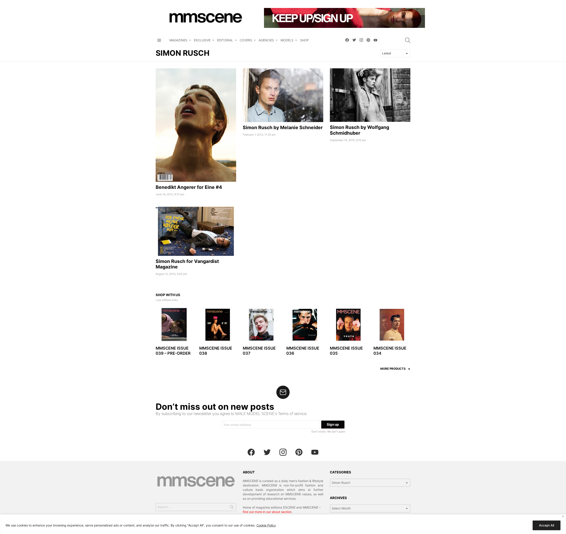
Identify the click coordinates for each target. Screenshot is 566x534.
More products (393, 368)
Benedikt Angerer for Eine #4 (189, 187)
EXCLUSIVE (202, 40)
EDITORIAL (225, 40)
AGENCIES (266, 40)
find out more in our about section (267, 512)
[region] (283, 524)
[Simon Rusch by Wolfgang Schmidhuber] (370, 95)
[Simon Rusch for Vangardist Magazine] (196, 231)
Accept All (546, 525)
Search (231, 508)
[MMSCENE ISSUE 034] (391, 324)
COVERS (246, 40)
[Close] (563, 516)
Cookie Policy (266, 525)
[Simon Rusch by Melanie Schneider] (283, 95)
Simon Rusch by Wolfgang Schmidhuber (359, 130)
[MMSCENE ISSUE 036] (304, 324)
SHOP (304, 40)
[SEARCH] (407, 40)
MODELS (287, 40)
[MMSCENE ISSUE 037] (261, 324)
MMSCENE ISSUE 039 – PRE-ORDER (173, 351)
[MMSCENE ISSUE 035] (348, 324)
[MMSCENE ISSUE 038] (217, 324)
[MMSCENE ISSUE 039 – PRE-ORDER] (174, 324)
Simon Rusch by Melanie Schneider (283, 127)
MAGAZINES (178, 40)
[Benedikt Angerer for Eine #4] (196, 125)
